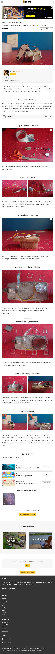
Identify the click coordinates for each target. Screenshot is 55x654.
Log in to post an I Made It (27, 514)
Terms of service (19, 648)
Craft (3, 605)
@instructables (8, 639)
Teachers (4, 615)
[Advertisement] (27, 12)
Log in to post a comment (27, 572)
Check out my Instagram (12, 80)
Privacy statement (30, 648)
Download (48, 117)
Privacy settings (40, 648)
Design (4, 603)
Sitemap (4, 629)
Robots (24, 25)
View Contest (46, 467)
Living (3, 610)
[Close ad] (52, 7)
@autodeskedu (8, 642)
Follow (13, 74)
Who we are (5, 631)
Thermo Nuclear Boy (9, 25)
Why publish (5, 622)
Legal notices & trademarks (35, 651)
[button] (2, 2)
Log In (27, 565)
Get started (5, 624)
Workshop (4, 601)
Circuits (18, 25)
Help (3, 627)
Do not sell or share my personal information (15, 651)
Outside (4, 612)
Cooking (4, 608)
